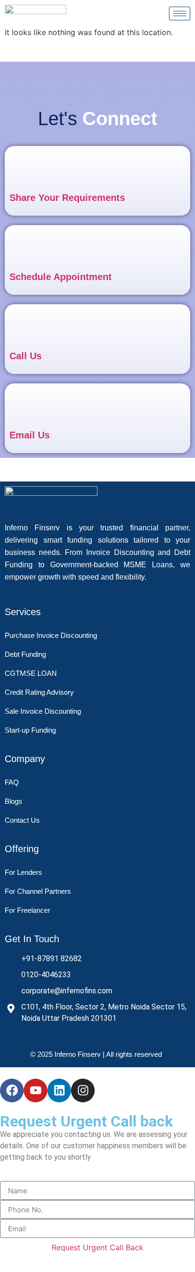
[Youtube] (35, 1090)
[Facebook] (12, 1090)
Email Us (29, 435)
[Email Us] (26, 405)
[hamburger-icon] (179, 13)
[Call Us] (26, 326)
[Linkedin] (59, 1090)
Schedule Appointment (60, 277)
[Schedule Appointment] (26, 247)
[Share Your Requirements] (26, 168)
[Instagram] (83, 1090)
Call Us (25, 356)
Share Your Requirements (67, 197)
